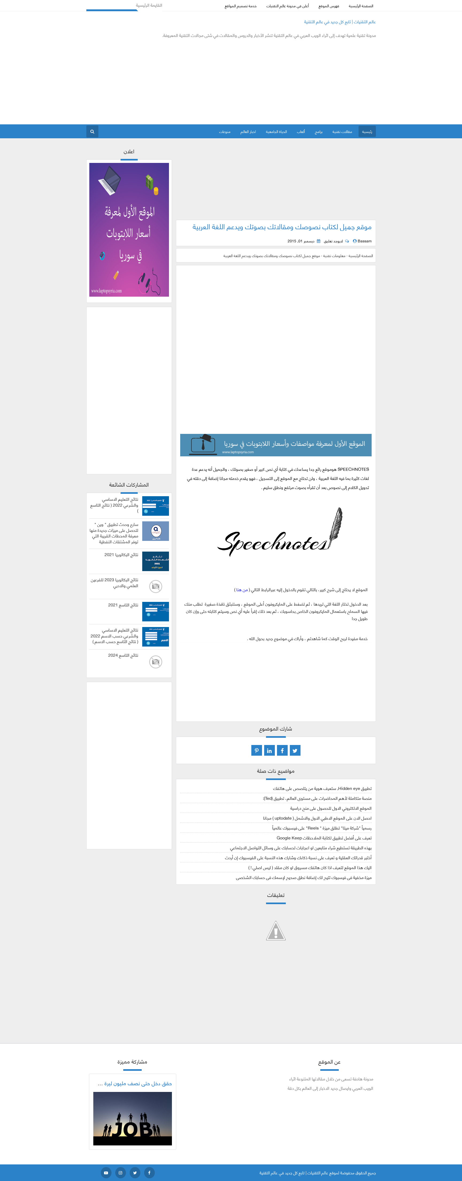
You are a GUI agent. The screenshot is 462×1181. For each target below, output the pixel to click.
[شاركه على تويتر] (295, 750)
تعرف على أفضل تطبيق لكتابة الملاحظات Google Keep (324, 837)
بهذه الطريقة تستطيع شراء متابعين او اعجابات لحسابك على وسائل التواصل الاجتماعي (301, 847)
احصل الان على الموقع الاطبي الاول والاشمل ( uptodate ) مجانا (317, 817)
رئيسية (367, 131)
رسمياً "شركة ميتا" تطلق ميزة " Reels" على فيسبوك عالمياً (322, 827)
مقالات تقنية (342, 131)
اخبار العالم (248, 131)
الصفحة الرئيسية (361, 5)
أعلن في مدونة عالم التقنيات (288, 5)
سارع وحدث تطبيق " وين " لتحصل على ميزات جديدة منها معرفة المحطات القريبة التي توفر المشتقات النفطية (114, 532)
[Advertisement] (183, 81)
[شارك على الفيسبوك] (282, 750)
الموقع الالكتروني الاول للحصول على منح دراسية (331, 807)
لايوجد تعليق (333, 241)
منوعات (224, 131)
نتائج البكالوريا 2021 (121, 554)
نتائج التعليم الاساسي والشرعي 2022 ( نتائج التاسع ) (114, 504)
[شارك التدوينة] (269, 750)
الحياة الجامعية (276, 131)
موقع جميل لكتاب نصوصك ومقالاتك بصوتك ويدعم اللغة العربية (282, 226)
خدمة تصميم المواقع (241, 5)
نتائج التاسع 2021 (123, 604)
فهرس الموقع (329, 5)
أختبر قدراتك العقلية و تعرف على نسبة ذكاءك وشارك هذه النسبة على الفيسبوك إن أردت (298, 857)
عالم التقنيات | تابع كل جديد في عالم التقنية (340, 21)
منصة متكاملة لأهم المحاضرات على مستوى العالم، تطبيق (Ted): (317, 797)
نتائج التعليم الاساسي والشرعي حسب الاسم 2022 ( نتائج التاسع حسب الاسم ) (114, 635)
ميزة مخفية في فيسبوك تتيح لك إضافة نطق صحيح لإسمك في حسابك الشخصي (304, 877)
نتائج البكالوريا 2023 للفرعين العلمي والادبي (114, 582)
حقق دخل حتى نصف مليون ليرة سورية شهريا (124, 1083)
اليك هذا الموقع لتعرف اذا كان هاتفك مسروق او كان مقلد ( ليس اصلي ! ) (310, 867)
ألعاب (301, 131)
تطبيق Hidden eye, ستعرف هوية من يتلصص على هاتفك (322, 788)
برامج (318, 131)
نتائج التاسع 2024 (123, 654)
